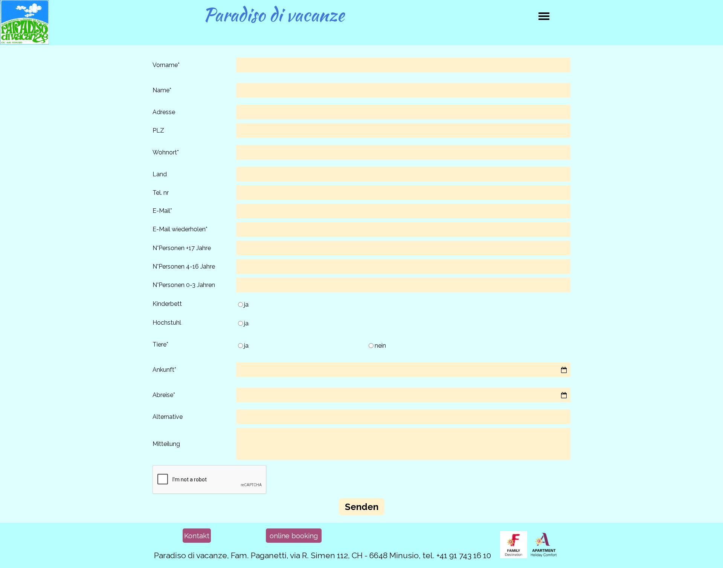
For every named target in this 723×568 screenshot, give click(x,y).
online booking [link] (294, 535)
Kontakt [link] (196, 535)
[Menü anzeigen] (543, 16)
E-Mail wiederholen (180, 229)
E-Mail (162, 210)
